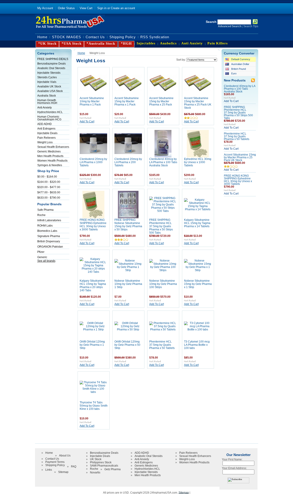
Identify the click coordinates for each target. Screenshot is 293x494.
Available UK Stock (49, 86)
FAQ (73, 466)
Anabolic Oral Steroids (51, 68)
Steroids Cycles (47, 77)
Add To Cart (87, 121)
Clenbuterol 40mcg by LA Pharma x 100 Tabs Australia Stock (163, 162)
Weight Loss (45, 142)
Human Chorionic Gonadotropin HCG (49, 118)
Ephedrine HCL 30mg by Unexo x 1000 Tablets (197, 162)
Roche (41, 215)
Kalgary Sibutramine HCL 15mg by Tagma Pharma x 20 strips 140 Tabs (93, 285)
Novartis (95, 472)
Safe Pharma (45, 209)
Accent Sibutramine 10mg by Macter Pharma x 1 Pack (92, 101)
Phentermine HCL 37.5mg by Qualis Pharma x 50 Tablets (162, 345)
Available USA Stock (50, 91)
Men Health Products (50, 156)
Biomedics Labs (47, 230)
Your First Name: (232, 459)
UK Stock (95, 459)
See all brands (46, 260)
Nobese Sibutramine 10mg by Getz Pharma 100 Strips (163, 284)
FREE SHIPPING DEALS (52, 59)
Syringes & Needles (49, 165)
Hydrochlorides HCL (50, 112)
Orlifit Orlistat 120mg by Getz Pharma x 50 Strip (127, 345)
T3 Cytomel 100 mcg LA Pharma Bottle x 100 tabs (197, 345)
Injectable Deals (47, 133)
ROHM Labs (45, 225)
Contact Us (52, 458)
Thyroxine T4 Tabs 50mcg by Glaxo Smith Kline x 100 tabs (94, 405)
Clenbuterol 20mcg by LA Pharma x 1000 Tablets (93, 162)
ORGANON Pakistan (50, 246)
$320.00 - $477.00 (48, 187)
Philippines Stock (100, 462)
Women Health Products (52, 160)
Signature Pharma (48, 236)
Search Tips (250, 26)
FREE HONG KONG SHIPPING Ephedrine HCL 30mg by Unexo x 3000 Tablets (93, 224)
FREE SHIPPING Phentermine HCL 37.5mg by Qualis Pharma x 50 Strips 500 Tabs (161, 226)
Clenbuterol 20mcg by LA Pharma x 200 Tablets (128, 162)
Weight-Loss (187, 459)
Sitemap (63, 472)
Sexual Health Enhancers (53, 147)
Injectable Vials (46, 82)
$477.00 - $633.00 (48, 192)
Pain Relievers (46, 137)
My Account (45, 8)
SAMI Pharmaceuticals (104, 465)
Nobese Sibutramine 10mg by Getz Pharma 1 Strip (128, 284)
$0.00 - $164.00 (47, 176)
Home (81, 52)
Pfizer (40, 252)
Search (211, 22)
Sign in (101, 8)
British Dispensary (48, 241)
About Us (65, 455)
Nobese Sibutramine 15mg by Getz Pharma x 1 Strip (198, 284)
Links (48, 469)
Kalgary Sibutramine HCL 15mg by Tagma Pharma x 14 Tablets (197, 223)
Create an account (123, 8)
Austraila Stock (46, 95)
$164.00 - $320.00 (48, 182)
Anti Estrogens (46, 128)
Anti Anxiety (44, 107)
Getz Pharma (112, 469)
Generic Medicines (49, 151)
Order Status (66, 8)
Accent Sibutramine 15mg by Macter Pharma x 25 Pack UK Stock (197, 103)
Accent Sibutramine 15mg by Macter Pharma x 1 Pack (126, 101)
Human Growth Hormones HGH (47, 101)
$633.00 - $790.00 (48, 197)
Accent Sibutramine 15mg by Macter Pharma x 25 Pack (161, 101)
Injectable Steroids (48, 72)
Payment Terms (55, 462)
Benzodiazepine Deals (51, 63)
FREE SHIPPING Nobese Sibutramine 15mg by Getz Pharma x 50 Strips (128, 224)
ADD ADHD (44, 124)
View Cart (86, 8)
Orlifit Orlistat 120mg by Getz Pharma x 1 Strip (92, 345)
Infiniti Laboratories (49, 220)
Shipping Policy (55, 465)
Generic (42, 257)
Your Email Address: (234, 468)
